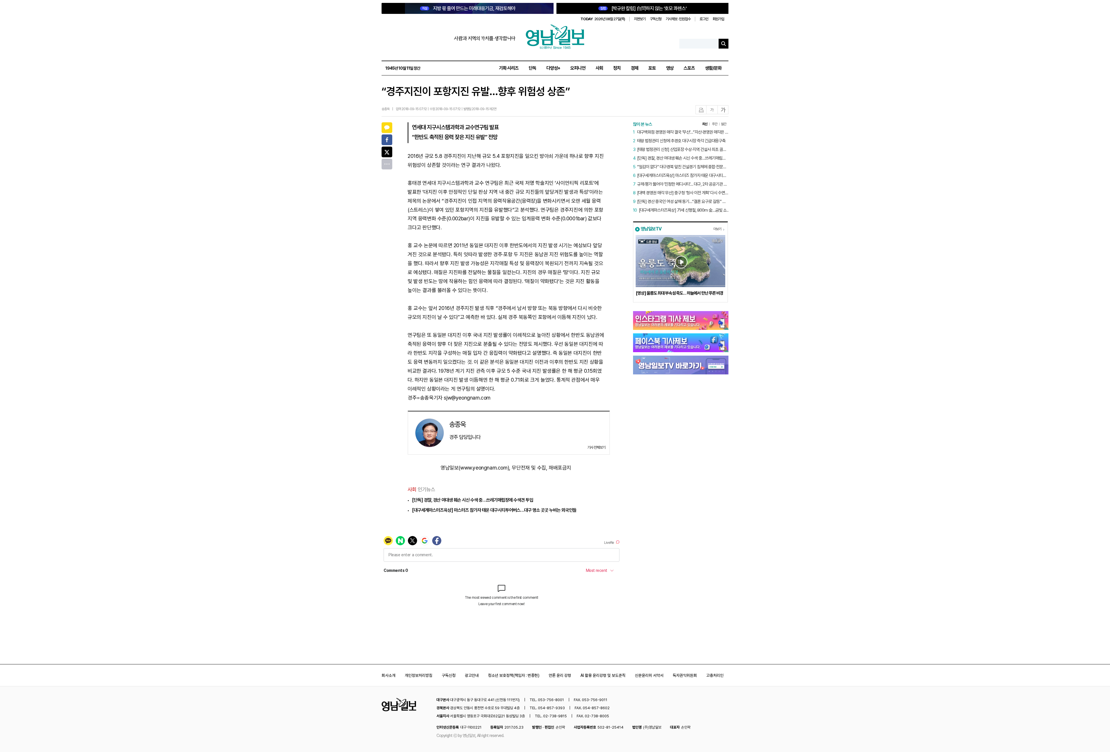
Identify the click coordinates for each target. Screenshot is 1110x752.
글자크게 (723, 110)
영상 (670, 68)
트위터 (387, 152)
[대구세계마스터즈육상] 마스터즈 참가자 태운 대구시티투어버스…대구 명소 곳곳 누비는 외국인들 (494, 510)
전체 (387, 164)
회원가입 (718, 19)
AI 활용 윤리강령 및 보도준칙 (603, 675)
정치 (617, 68)
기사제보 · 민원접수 (678, 19)
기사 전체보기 (596, 447)
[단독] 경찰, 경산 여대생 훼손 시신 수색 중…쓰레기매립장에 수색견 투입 (472, 500)
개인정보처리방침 (418, 675)
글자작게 (711, 110)
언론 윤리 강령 (560, 675)
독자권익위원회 (685, 675)
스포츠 (689, 68)
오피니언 (577, 68)
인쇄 (701, 110)
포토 (652, 68)
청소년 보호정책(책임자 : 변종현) (513, 675)
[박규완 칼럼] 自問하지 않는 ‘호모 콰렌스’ (643, 8)
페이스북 (387, 139)
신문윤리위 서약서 (649, 675)
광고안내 (472, 675)
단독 (532, 68)
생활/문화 (713, 68)
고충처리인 (715, 675)
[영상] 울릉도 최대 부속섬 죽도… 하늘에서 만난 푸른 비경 (679, 293)
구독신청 (655, 19)
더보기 (717, 229)
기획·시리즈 (509, 68)
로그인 (704, 19)
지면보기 (639, 19)
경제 (634, 68)
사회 (599, 68)
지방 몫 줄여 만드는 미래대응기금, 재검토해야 (468, 8)
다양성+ (553, 68)
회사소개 (388, 675)
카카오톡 (387, 127)
